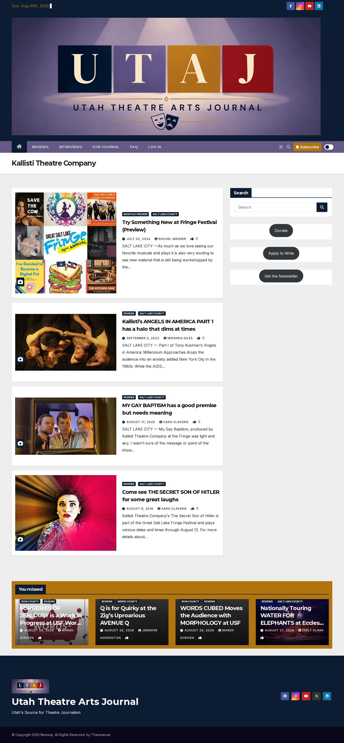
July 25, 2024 (139, 239)
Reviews (40, 147)
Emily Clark (313, 630)
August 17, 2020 (141, 422)
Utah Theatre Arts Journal (75, 701)
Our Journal (106, 147)
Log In (154, 147)
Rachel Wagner (173, 239)
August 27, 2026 (280, 630)
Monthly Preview (135, 214)
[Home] (19, 147)
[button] (288, 147)
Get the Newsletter (281, 276)
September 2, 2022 (143, 338)
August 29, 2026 (39, 630)
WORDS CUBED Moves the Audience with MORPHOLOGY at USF (211, 615)
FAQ (134, 147)
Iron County (30, 601)
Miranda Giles (181, 338)
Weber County (127, 601)
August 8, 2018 (140, 508)
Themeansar (101, 735)
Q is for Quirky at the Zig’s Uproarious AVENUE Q (128, 615)
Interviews (70, 147)
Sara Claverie (176, 422)
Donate (281, 230)
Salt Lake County (165, 214)
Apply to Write (281, 253)
